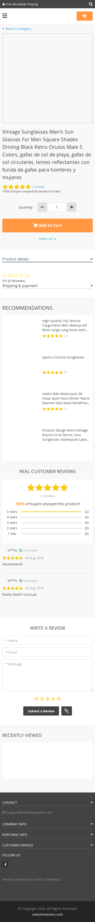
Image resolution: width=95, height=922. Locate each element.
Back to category (18, 28)
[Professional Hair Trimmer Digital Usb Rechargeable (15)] (13, 756)
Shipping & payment (20, 285)
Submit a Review (41, 711)
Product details (15, 259)
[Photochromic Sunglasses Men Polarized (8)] (58, 754)
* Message (14, 664)
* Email (11, 652)
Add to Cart (50, 225)
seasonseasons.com (47, 914)
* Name (12, 640)
